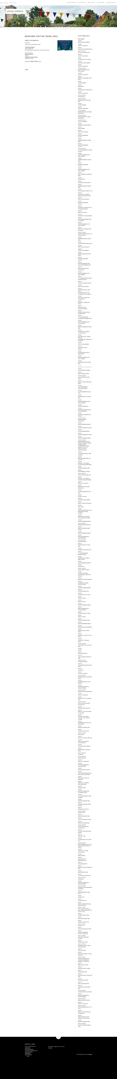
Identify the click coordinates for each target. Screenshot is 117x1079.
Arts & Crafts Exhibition (84, 474)
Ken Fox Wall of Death (83, 569)
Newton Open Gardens (84, 41)
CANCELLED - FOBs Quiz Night (83, 640)
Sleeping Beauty (82, 757)
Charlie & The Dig (82, 496)
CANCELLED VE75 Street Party (84, 631)
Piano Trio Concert (83, 131)
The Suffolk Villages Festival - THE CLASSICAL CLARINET (84, 717)
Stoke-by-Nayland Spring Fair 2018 (84, 804)
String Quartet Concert (84, 58)
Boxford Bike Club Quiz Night (84, 750)
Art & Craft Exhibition (84, 52)
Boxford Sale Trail (83, 941)
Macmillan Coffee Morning (85, 579)
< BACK (26, 69)
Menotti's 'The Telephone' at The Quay (84, 712)
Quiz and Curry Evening (84, 499)
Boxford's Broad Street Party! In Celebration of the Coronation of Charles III (84, 291)
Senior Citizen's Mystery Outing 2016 (84, 1012)
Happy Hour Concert (83, 286)
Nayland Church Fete (83, 730)
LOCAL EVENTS (73, 28)
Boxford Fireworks (83, 405)
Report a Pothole (28, 1054)
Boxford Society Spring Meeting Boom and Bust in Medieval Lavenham (85, 338)
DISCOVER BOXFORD (71, 2)
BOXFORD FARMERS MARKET (84, 520)
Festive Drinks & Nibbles (84, 369)
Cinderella (82, 878)
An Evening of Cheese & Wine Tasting (84, 558)
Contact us (50, 1047)
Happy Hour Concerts (83, 198)
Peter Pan (82, 754)
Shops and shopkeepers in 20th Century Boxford (84, 773)
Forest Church (82, 597)
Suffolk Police (27, 1047)
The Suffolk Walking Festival (83, 937)
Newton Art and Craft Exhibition (84, 487)
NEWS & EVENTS (91, 2)
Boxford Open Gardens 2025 (85, 48)
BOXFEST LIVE (82, 924)
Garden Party (81, 178)
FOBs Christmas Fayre (83, 373)
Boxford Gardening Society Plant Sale (83, 932)
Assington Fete (82, 787)
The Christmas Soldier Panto (84, 377)
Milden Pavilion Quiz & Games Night (83, 353)
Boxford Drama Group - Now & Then (84, 70)
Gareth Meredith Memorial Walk (85, 174)
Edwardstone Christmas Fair (84, 100)
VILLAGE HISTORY (100, 2)
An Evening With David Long (85, 89)
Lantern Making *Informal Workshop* (85, 112)
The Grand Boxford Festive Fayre (85, 665)
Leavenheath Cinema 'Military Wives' (83, 583)
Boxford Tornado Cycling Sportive (85, 954)
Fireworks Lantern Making (85, 691)
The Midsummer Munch (84, 430)
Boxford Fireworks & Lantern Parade (83, 537)
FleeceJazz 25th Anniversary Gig (82, 859)
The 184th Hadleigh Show (84, 282)
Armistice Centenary (83, 760)
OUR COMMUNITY (82, 2)
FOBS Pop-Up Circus (83, 1003)
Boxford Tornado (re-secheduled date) (83, 791)
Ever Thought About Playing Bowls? (83, 741)
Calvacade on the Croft (84, 594)
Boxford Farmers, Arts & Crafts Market (84, 401)
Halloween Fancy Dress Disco (84, 892)
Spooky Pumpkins (82, 121)
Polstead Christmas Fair (84, 875)
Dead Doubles (81, 128)
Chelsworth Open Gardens (85, 215)
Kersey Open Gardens (83, 250)
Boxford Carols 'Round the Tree (85, 867)
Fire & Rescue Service (29, 1049)
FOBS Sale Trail (82, 835)
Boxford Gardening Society (83, 135)
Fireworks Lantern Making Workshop (85, 887)
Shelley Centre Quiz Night (85, 502)
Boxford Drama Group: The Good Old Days (85, 234)
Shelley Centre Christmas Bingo (84, 382)
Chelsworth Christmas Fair (84, 987)
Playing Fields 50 (82, 900)
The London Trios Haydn (82, 348)
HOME (55, 28)
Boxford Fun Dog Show (84, 707)
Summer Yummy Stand (83, 914)
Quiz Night (81, 669)
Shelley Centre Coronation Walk (82, 307)
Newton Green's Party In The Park (84, 458)
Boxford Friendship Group (85, 427)
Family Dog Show (82, 211)
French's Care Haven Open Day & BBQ (84, 229)
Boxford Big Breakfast (84, 822)
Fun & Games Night (82, 652)
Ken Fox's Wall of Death (84, 999)
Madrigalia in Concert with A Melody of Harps (84, 516)
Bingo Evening (81, 855)
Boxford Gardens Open (84, 467)
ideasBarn (90, 1054)
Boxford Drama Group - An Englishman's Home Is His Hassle (85, 845)
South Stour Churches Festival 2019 (84, 703)
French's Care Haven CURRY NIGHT (85, 78)
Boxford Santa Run (83, 871)
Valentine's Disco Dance (84, 967)
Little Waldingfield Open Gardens (84, 453)
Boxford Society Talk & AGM (84, 545)
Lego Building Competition (85, 190)
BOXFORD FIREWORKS (83, 107)
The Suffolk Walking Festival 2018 (83, 826)
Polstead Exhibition (83, 590)
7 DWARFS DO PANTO (83, 661)
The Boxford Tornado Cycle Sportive (83, 332)
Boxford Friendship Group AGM (85, 327)
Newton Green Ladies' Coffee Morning (83, 608)
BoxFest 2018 (82, 812)
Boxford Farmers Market (84, 423)
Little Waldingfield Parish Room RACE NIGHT (85, 278)
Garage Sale (81, 565)
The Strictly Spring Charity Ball (83, 851)
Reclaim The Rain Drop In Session (84, 415)
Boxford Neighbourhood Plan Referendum (84, 410)
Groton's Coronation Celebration (83, 298)
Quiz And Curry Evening (84, 62)
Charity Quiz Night (83, 45)
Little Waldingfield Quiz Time (84, 392)
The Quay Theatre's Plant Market (84, 831)
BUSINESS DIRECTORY (111, 2)
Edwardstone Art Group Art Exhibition (84, 945)
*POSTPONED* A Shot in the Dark (85, 645)
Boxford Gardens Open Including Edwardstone (84, 264)
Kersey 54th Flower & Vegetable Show (83, 783)
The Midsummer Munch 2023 (85, 243)
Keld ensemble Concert (84, 471)
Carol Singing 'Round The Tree (84, 657)
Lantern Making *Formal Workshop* (84, 117)
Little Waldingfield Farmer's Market (83, 553)
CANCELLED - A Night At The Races (84, 635)
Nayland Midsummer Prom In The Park (84, 219)
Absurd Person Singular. (84, 524)
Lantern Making (82, 540)
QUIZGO (80, 649)
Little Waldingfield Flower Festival (85, 150)
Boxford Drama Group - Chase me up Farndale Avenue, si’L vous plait (84, 959)
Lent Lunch (81, 506)
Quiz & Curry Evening (83, 343)
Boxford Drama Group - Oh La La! (85, 1007)
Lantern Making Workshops (82, 419)
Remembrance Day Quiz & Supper (84, 682)
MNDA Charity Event (83, 964)
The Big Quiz (81, 896)
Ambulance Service (28, 1051)
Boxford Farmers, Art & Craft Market (84, 155)
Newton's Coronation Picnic (84, 302)
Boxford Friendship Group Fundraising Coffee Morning (85, 511)
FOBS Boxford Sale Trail (84, 612)
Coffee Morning (82, 82)
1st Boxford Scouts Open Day (84, 840)
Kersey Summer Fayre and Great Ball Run (84, 904)
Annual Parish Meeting (84, 815)
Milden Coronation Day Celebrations (84, 312)
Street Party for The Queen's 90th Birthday (84, 1017)
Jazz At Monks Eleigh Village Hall (83, 268)
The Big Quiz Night (83, 672)
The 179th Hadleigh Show (84, 819)
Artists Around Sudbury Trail (84, 1025)
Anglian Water (27, 1053)
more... (28, 1056)
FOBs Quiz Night (82, 949)
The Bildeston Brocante (84, 182)
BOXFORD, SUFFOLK (8, 2)
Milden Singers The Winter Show (85, 677)
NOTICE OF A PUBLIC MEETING (85, 737)
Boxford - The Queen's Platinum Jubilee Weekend (84, 463)
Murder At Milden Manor (84, 124)
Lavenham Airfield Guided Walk (84, 140)
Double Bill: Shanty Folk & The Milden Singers (85, 207)
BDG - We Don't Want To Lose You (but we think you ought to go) (85, 909)
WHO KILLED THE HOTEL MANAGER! (83, 778)
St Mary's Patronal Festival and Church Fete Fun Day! (84, 574)
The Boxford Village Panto (85, 991)
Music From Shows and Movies (84, 528)
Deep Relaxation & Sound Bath (84, 362)
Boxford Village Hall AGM (84, 549)
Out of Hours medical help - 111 (31, 1050)
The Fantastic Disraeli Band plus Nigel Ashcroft (84, 194)
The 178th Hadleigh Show (84, 928)
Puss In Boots (82, 96)
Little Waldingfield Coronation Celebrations (85, 317)
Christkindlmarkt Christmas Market (83, 387)
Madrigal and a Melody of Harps (84, 254)
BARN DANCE (81, 85)
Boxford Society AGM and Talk (84, 698)
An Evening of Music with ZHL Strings (84, 723)
